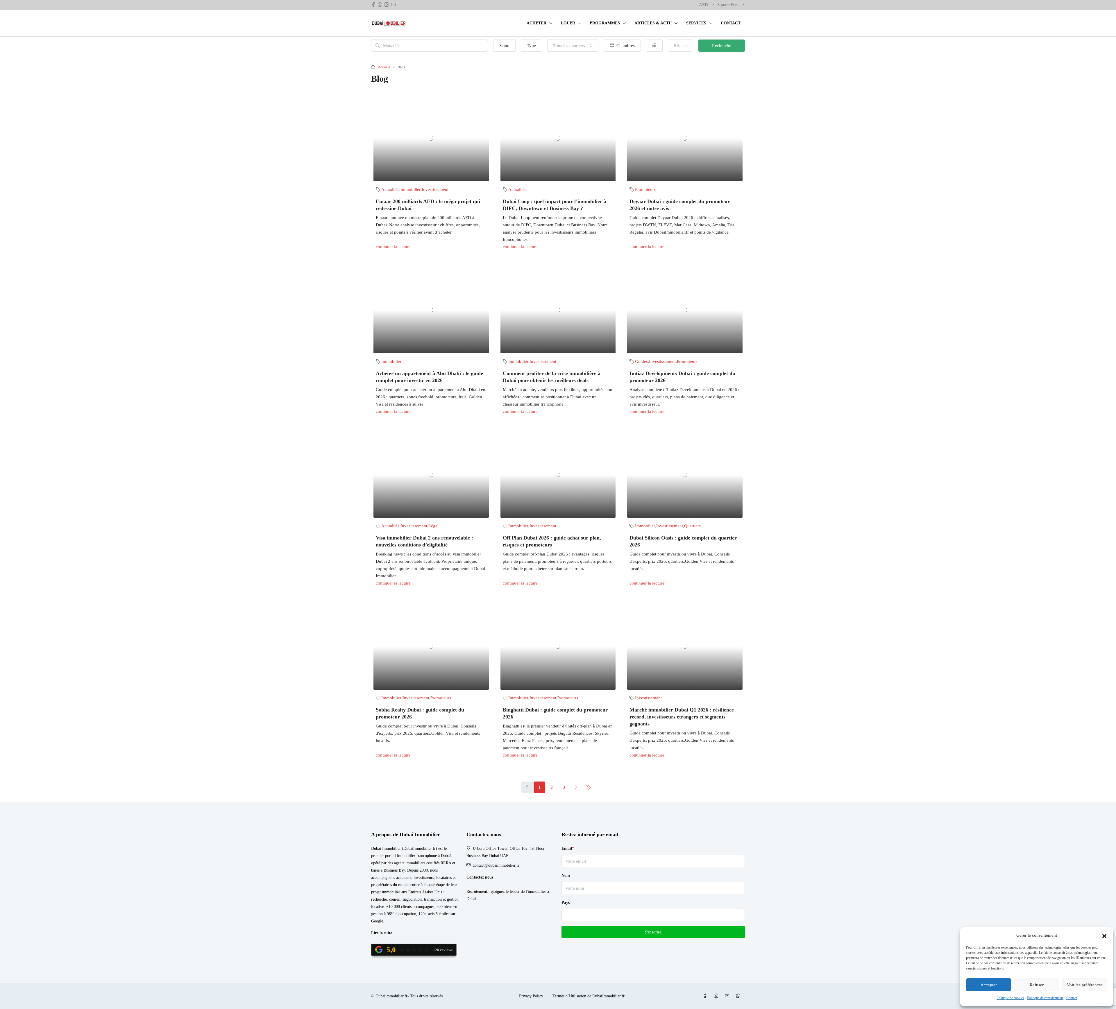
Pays (565, 902)
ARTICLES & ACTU (653, 23)
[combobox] (572, 46)
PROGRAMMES (605, 23)
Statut (504, 45)
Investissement (435, 189)
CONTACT (731, 23)
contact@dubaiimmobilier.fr (496, 865)
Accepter (989, 985)
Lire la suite (381, 933)
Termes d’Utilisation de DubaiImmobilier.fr (588, 996)
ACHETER (536, 23)
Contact (1071, 998)
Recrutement (476, 891)
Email (567, 848)
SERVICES (696, 23)
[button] (1104, 935)
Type (531, 45)
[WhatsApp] (739, 996)
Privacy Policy (531, 996)
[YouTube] (728, 996)
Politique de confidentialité (1045, 998)
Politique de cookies (1010, 998)
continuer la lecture (393, 246)
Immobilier (410, 189)
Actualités (390, 189)
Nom (565, 875)
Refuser (1037, 985)
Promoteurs (645, 189)
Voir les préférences (1085, 985)
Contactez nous (479, 877)
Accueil (384, 67)
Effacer (680, 45)
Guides (641, 361)
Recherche (721, 45)
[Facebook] (706, 996)
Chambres (625, 45)
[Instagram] (717, 996)
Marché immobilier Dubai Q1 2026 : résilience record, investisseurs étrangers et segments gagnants (681, 717)
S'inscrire (653, 932)
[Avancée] (654, 46)
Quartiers (692, 526)
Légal (433, 526)
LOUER (568, 23)
